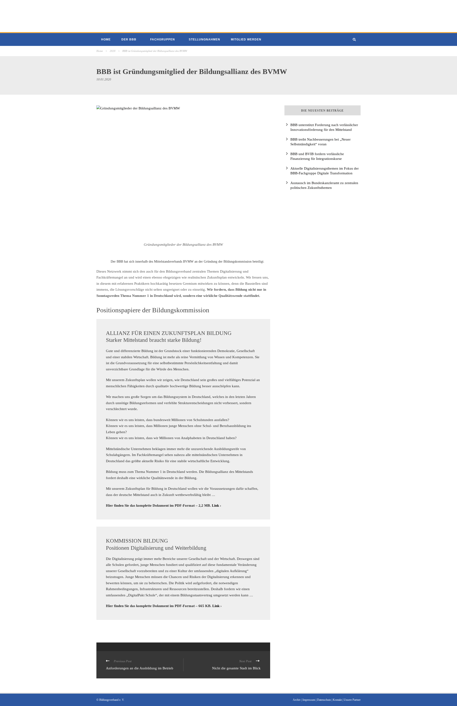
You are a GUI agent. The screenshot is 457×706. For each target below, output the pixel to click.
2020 (112, 50)
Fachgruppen (162, 39)
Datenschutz (324, 699)
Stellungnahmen (204, 39)
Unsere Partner (352, 699)
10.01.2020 (103, 79)
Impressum (309, 699)
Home (106, 39)
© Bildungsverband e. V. (110, 699)
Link (215, 505)
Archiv (297, 699)
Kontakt (337, 699)
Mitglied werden (246, 39)
